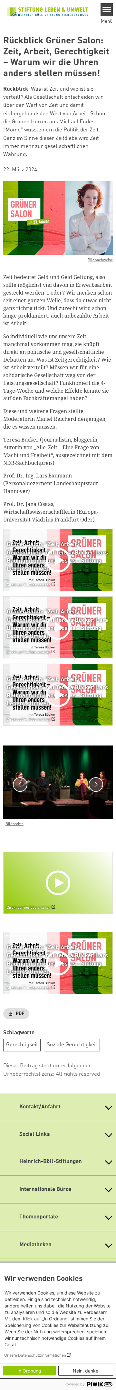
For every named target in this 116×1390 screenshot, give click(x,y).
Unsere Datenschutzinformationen (35, 1355)
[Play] (59, 560)
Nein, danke (85, 1370)
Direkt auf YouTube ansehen (29, 585)
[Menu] (107, 9)
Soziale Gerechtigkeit (72, 1045)
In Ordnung (29, 1370)
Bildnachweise (100, 260)
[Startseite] (47, 11)
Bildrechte (14, 824)
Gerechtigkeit (22, 1045)
